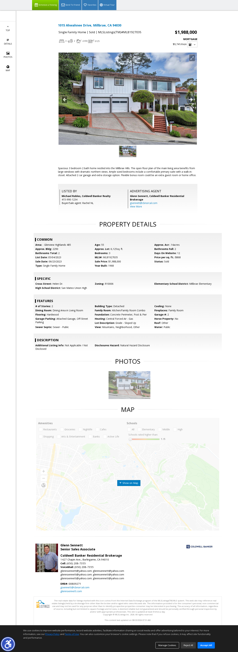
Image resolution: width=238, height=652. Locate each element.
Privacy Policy (52, 634)
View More (136, 206)
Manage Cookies (167, 645)
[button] (8, 644)
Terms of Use (72, 634)
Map (8, 70)
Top (8, 30)
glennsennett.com (71, 591)
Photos (8, 57)
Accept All (206, 645)
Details (8, 43)
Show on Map (130, 483)
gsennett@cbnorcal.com (143, 203)
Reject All (188, 645)
